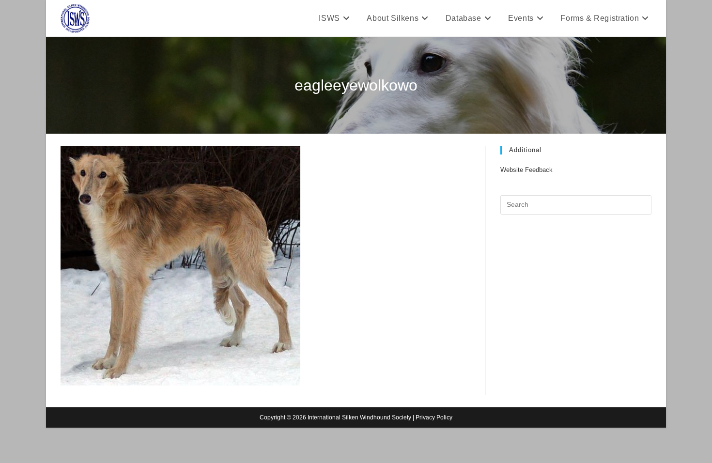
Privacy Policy (434, 417)
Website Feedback (526, 169)
